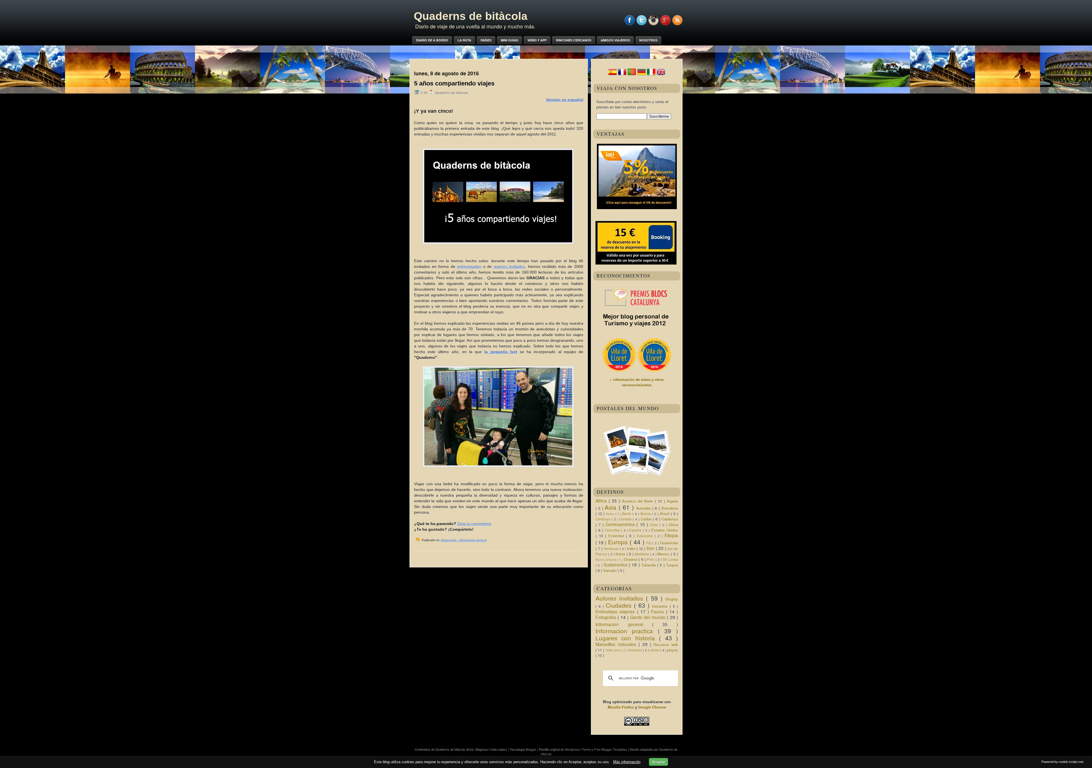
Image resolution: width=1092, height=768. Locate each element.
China (673, 524)
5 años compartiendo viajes (454, 83)
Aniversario (449, 540)
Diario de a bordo (432, 40)
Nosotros (648, 40)
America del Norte (638, 501)
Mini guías (509, 40)
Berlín (627, 513)
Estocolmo (646, 536)
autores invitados (509, 266)
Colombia (613, 530)
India (631, 548)
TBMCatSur (613, 650)
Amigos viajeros (615, 40)
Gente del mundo (648, 617)
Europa (619, 542)
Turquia (672, 565)
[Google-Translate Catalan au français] (622, 74)
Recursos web (665, 644)
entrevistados (469, 266)
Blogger (531, 749)
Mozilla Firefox (621, 707)
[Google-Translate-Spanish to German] (641, 74)
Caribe (647, 519)
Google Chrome (652, 707)
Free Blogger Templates (611, 749)
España (636, 530)
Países (486, 40)
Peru (651, 559)
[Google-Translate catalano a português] (632, 74)
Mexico (664, 554)
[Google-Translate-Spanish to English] (661, 74)
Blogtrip (671, 599)
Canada (626, 519)
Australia (644, 508)
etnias (655, 650)
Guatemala (669, 543)
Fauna (658, 611)
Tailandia (649, 565)
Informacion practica (626, 631)
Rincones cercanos (573, 40)
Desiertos (661, 606)
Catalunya (669, 519)
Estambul (617, 535)
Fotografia (606, 617)
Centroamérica (621, 524)
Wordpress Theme (578, 749)
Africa (602, 501)
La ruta (464, 40)
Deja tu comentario (474, 523)
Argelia (672, 501)
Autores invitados (620, 598)
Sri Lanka (670, 559)
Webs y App (537, 40)
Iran (651, 548)
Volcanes (635, 650)
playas (672, 650)
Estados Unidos (664, 530)
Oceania (631, 559)
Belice (610, 514)
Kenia (621, 554)
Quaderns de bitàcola (471, 16)
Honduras (612, 548)
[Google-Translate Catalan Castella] (612, 74)
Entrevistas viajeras (616, 611)
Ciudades (620, 605)
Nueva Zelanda (606, 559)
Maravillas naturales (616, 644)
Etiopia (671, 535)
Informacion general (472, 540)
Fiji (649, 543)
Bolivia (646, 513)
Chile (655, 525)
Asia (612, 507)
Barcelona (669, 508)
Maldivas (642, 554)
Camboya (603, 519)
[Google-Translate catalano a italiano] (651, 74)
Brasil (665, 513)
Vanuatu (610, 570)
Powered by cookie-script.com (1062, 761)
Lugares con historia (627, 638)
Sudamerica (616, 564)
